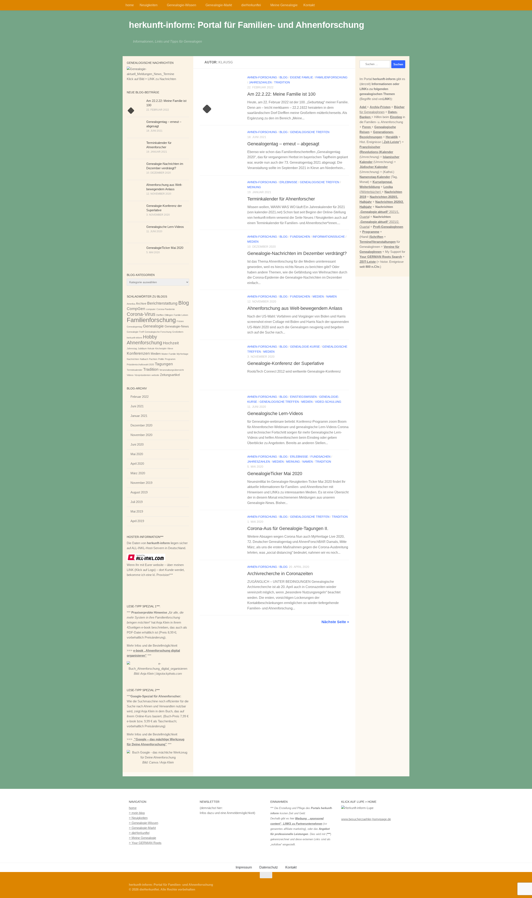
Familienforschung (331, 77)
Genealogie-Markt (219, 5)
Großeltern (177, 332)
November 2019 (141, 482)
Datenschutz (268, 867)
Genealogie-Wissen (181, 5)
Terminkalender (134, 370)
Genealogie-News (177, 326)
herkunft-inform (134, 337)
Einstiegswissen (303, 396)
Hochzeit (171, 343)
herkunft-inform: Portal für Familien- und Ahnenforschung (246, 25)
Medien (253, 241)
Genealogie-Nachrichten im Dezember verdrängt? (297, 253)
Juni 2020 (137, 444)
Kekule (151, 348)
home (130, 5)
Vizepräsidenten (142, 375)
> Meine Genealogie (142, 838)
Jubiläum (142, 348)
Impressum (244, 867)
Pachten (153, 359)
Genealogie (153, 326)
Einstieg (396, 117)
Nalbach (144, 359)
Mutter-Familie (168, 354)
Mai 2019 (137, 511)
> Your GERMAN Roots (145, 843)
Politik (161, 359)
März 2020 (138, 473)
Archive (141, 303)
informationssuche (329, 236)
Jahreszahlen (260, 82)
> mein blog (137, 813)
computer (151, 309)
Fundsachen (300, 236)
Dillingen (169, 315)
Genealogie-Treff (135, 332)
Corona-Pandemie (165, 309)
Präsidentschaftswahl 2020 (140, 364)
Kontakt (309, 5)
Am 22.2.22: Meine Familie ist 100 (281, 94)
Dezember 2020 (141, 425)
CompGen (136, 308)
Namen (331, 296)
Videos (130, 375)
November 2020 (141, 435)
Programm (170, 359)
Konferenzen (138, 353)
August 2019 (139, 492)
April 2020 (137, 463)
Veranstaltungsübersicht (171, 370)
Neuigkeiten (149, 5)
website (155, 375)
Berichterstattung (162, 303)
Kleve (170, 348)
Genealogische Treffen (309, 132)
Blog (284, 77)
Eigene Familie (301, 77)
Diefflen (160, 315)
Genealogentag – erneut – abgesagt (283, 143)
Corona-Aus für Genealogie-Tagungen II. (287, 528)
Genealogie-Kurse (305, 346)
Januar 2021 (139, 416)
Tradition (282, 82)
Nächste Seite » (335, 622)
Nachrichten (133, 359)
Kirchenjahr (161, 348)
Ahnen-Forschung (262, 77)
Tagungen (164, 364)
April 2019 (137, 521)
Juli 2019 (137, 502)
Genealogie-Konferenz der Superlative (285, 363)
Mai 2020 (137, 454)
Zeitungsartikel (170, 375)
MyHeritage (182, 354)
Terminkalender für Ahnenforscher (281, 198)
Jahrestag (132, 348)
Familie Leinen (181, 315)
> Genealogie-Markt (142, 828)
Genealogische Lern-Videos (275, 413)
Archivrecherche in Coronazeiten (280, 573)
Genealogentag (134, 326)
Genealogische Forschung (158, 332)
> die (139, 833)
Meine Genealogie (284, 5)
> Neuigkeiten (138, 818)
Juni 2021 (137, 406)
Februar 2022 (140, 396)
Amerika (131, 304)
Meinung (254, 187)
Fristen (180, 321)
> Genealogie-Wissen (143, 823)
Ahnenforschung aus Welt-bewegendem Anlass (294, 308)
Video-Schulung (328, 401)
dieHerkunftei (251, 5)
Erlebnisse (288, 182)
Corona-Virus (141, 314)
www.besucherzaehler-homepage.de (366, 819)
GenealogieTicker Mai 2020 (274, 473)
